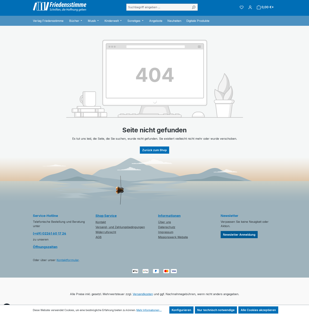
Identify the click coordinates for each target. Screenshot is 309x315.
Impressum (165, 232)
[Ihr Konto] (250, 7)
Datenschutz (166, 227)
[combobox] (158, 7)
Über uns (164, 222)
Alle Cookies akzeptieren (258, 310)
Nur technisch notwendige (216, 310)
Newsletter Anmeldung (239, 234)
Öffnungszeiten (45, 247)
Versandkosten (143, 294)
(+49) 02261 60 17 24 (49, 233)
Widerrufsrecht (105, 232)
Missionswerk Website (173, 237)
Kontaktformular (68, 260)
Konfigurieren (181, 310)
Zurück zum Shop (154, 150)
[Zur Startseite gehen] (60, 6)
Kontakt (100, 222)
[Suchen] (193, 7)
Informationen (169, 216)
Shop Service (106, 216)
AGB (98, 237)
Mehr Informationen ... (149, 310)
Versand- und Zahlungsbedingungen (120, 227)
